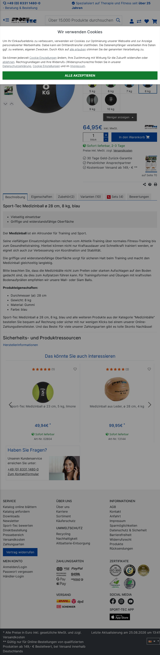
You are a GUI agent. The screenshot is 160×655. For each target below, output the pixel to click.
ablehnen (8, 62)
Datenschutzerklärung (17, 66)
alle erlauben (78, 49)
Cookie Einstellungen (43, 57)
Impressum (77, 66)
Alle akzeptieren (80, 75)
